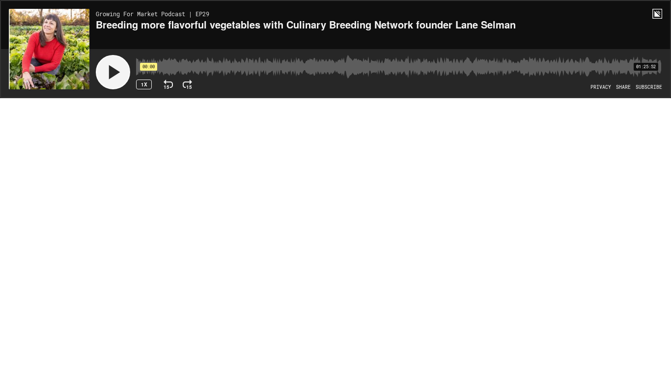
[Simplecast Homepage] (657, 14)
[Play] (113, 72)
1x (144, 84)
